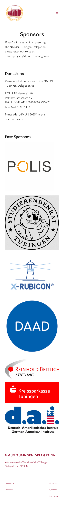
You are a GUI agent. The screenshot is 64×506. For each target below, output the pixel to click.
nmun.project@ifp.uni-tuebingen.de (27, 56)
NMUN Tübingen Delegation (30, 455)
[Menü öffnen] (57, 13)
